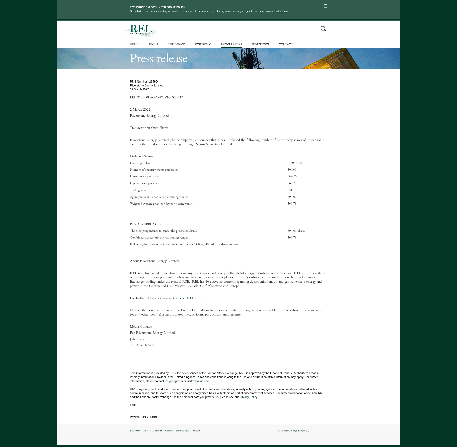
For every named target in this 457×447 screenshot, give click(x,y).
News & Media (231, 44)
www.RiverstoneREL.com (182, 298)
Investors (260, 44)
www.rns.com (200, 381)
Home (134, 44)
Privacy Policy (248, 397)
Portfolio (203, 44)
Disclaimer (134, 431)
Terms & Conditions (152, 431)
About (153, 44)
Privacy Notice (182, 431)
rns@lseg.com (174, 381)
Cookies (168, 431)
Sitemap (196, 431)
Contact (286, 44)
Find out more (281, 11)
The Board (176, 44)
